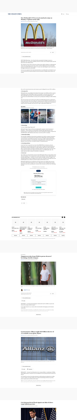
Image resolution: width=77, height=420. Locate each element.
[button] (63, 14)
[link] (15, 14)
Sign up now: (23, 21)
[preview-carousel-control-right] (54, 116)
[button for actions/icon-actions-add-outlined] (29, 290)
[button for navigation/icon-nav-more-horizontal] (55, 52)
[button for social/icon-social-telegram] (51, 52)
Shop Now (15, 235)
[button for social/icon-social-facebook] (53, 52)
